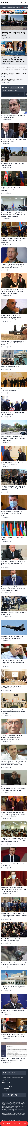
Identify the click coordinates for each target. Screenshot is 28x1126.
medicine (14, 1072)
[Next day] (22, 94)
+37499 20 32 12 (5, 1080)
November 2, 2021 (11, 94)
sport (4, 1072)
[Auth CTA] (25, 2)
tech (20, 1072)
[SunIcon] (21, 2)
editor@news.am (6, 1082)
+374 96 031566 (5, 1088)
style (9, 1072)
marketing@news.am (7, 1090)
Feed (8, 1123)
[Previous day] (4, 94)
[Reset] (19, 94)
